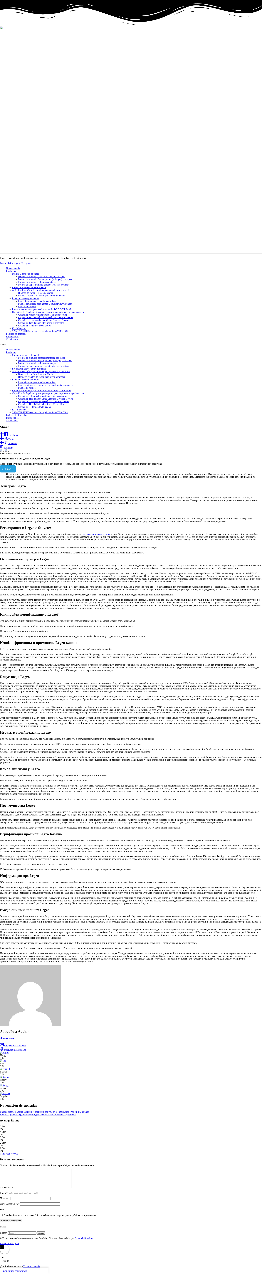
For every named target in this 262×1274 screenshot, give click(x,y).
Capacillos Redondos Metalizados (34, 325)
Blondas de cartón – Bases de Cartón (36, 293)
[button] (131, 344)
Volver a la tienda (31, 1266)
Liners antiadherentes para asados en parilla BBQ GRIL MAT (41, 309)
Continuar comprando (15, 1270)
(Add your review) (9, 1153)
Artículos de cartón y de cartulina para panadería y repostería (41, 290)
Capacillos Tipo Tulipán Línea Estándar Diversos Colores (45, 317)
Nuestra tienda (13, 268)
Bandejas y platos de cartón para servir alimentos (41, 295)
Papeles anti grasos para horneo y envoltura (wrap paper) (45, 304)
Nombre (5, 1198)
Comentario (6, 1187)
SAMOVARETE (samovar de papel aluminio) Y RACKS (40, 331)
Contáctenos (12, 339)
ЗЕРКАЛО (7, 469)
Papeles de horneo (27, 306)
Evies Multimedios (84, 1238)
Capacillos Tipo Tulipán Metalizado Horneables (41, 323)
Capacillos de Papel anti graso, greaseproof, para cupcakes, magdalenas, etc (48, 312)
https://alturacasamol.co (15, 1050)
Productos (11, 271)
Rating (4, 1193)
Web (2, 1209)
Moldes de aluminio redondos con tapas (37, 282)
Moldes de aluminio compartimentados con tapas (41, 276)
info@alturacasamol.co (15, 1045)
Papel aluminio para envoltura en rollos (36, 301)
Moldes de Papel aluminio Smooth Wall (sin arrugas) (43, 284)
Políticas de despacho (16, 334)
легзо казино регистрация (96, 534)
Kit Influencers (19, 328)
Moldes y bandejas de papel (25, 273)
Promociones (12, 336)
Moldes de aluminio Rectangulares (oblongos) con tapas (45, 279)
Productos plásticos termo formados (29, 287)
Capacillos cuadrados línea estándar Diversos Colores (43, 320)
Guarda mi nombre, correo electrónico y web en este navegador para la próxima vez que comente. (50, 1215)
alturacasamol (7, 1038)
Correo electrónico (10, 1204)
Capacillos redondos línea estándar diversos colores (42, 314)
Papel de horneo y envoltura (25, 298)
